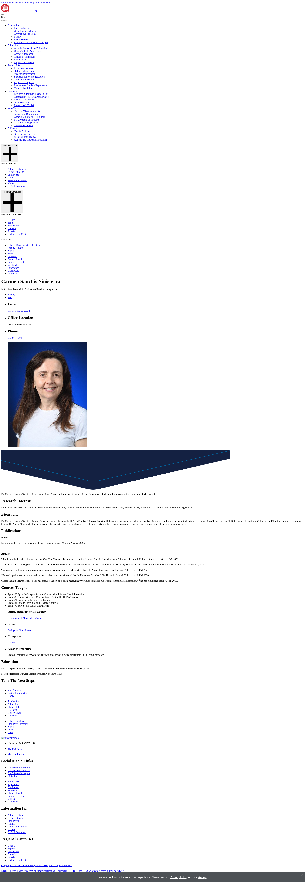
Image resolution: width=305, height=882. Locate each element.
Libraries (12, 256)
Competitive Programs (25, 33)
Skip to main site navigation (15, 2)
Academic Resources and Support (31, 42)
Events (11, 253)
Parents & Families (17, 180)
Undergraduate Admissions (27, 51)
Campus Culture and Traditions (29, 116)
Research (12, 91)
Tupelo (11, 222)
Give (37, 11)
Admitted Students (17, 169)
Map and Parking (16, 754)
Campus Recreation (24, 79)
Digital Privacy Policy (12, 870)
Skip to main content (40, 2)
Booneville (13, 225)
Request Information (24, 62)
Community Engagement (26, 122)
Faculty (17, 36)
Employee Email (16, 262)
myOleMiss (13, 265)
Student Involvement (24, 74)
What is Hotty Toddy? (25, 136)
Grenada (12, 228)
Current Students (16, 171)
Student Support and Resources (29, 76)
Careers (11, 798)
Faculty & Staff (15, 247)
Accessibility (105, 870)
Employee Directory (18, 724)
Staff (10, 297)
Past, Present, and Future (26, 119)
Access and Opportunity (26, 114)
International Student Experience (30, 85)
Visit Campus (20, 59)
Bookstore (13, 801)
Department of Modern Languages (25, 618)
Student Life (14, 65)
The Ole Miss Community (27, 111)
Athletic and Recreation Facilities (30, 139)
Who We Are (14, 108)
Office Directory (16, 721)
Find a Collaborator (24, 99)
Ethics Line (118, 870)
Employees (13, 174)
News (11, 250)
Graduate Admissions (24, 56)
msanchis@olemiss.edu (19, 311)
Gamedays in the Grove (26, 134)
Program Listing (22, 28)
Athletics (12, 128)
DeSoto (11, 219)
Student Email (15, 259)
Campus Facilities (23, 88)
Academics (13, 25)
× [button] (302, 874)
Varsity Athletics (22, 131)
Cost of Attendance (23, 53)
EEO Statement (90, 870)
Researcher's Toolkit (24, 105)
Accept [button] (202, 877)
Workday (12, 273)
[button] (2, 14)
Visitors (11, 183)
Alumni (11, 177)
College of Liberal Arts (19, 630)
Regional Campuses (24, 82)
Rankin (11, 231)
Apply (11, 696)
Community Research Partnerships (31, 96)
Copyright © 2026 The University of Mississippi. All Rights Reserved (36, 865)
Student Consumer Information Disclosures (45, 870)
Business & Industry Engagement (30, 94)
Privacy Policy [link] (178, 877)
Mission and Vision (23, 125)
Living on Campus (23, 68)
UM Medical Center (18, 234)
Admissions (13, 45)
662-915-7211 (15, 748)
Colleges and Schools (25, 31)
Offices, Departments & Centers (24, 245)
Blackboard (13, 270)
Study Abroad (21, 39)
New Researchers (23, 102)
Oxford (11, 642)
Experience (13, 267)
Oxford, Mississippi (24, 71)
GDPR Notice (75, 870)
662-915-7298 (15, 337)
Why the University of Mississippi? (31, 48)
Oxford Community (17, 186)
